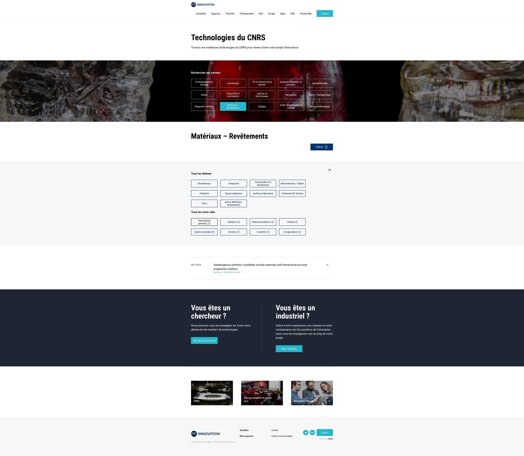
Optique (262, 106)
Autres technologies (320, 106)
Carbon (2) (292, 221)
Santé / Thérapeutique (320, 94)
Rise (261, 13)
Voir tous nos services (204, 340)
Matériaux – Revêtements (233, 106)
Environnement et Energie (204, 83)
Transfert (230, 13)
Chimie (204, 94)
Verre (204, 203)
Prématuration (247, 13)
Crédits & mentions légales (282, 436)
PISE (292, 13)
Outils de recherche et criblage (291, 106)
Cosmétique (233, 83)
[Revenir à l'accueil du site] (202, 5)
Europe (271, 13)
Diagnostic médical (204, 106)
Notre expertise (246, 436)
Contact (325, 13)
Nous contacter (289, 348)
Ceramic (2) (233, 231)
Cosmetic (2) (263, 231)
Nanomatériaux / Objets (292, 183)
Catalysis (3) (233, 221)
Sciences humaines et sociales (291, 83)
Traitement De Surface (292, 193)
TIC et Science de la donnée (262, 83)
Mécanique (291, 94)
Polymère (204, 193)
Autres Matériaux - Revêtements (234, 203)
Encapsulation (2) (292, 231)
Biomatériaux (204, 183)
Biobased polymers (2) (263, 221)
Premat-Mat (306, 13)
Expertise (216, 13)
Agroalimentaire (320, 83)
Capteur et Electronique (262, 95)
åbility (330, 439)
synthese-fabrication (263, 193)
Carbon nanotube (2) (204, 231)
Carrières (275, 430)
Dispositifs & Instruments (233, 95)
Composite (233, 183)
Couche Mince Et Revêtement (263, 183)
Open (282, 13)
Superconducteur (233, 193)
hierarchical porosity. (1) (204, 222)
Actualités (201, 13)
